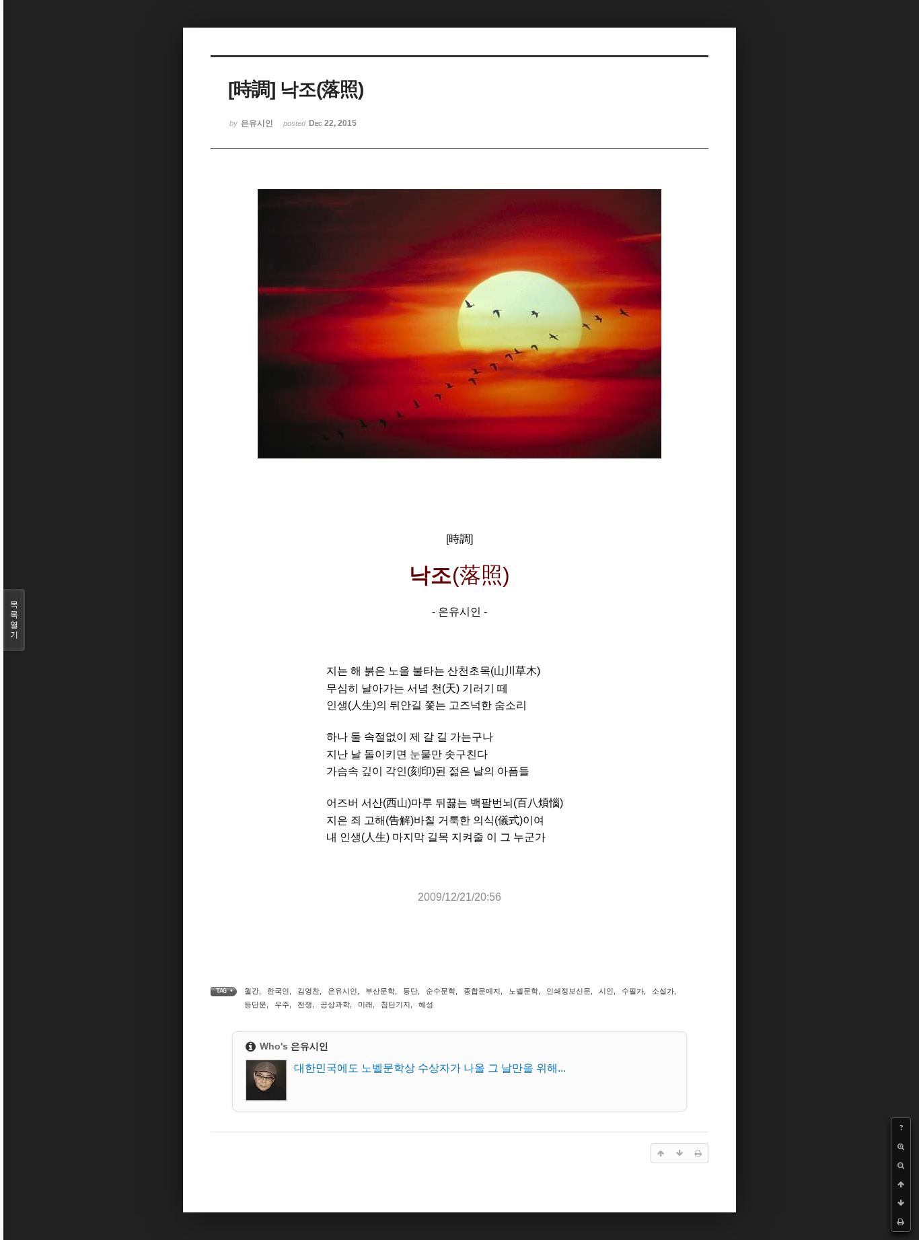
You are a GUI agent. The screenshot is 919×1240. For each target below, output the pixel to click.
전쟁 (304, 1004)
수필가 (633, 991)
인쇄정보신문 (568, 991)
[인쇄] (900, 1221)
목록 (14, 620)
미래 (365, 1004)
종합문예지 (482, 991)
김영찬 (308, 991)
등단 (410, 991)
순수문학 (440, 991)
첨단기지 (395, 1004)
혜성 (425, 1004)
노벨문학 (523, 991)
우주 (281, 1004)
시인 (606, 991)
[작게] (900, 1165)
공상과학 (335, 1004)
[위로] (900, 1184)
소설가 (663, 991)
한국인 (278, 991)
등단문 (255, 1004)
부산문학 (380, 991)
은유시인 (342, 991)
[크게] (900, 1146)
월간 (251, 991)
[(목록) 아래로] (900, 1203)
